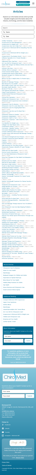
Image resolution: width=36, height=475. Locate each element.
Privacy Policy (5, 462)
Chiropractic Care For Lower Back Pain (12, 106)
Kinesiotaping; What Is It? (9, 224)
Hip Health (5, 193)
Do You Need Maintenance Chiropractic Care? (14, 154)
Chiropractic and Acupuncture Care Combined (15, 101)
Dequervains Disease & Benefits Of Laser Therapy (16, 147)
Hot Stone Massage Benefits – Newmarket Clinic (15, 200)
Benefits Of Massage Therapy (10, 82)
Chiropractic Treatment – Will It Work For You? (15, 119)
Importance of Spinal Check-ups (11, 214)
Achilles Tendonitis (7, 41)
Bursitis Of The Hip (7, 89)
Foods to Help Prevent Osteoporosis (12, 166)
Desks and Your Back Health (9, 150)
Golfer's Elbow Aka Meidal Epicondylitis (13, 172)
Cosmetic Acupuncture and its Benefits (13, 138)
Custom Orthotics (7, 143)
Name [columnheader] (8, 32)
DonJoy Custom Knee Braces (10, 152)
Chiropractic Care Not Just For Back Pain (13, 111)
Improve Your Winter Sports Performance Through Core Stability (17, 216)
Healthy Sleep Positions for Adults (11, 190)
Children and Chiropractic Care (10, 99)
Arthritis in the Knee (7, 68)
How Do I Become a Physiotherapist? (12, 210)
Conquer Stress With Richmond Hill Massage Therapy (16, 133)
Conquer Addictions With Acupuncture (12, 131)
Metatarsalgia (5, 248)
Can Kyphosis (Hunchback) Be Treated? (13, 90)
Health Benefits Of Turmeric (9, 186)
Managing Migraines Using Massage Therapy (14, 238)
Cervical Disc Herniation (8, 97)
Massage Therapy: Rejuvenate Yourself (13, 246)
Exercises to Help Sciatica (9, 164)
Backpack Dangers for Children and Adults (14, 75)
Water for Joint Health (9, 270)
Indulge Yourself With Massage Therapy (13, 220)
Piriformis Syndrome (7, 258)
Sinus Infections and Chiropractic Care (13, 287)
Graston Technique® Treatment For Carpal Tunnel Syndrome (16, 177)
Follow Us (5, 422)
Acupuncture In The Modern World (11, 56)
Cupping (4, 142)
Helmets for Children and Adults (11, 191)
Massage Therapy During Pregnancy (12, 244)
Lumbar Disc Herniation (8, 229)
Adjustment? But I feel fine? (9, 61)
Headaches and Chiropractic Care (11, 184)
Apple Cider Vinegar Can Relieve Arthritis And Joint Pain (17, 65)
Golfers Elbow (6, 171)
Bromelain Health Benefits (9, 87)
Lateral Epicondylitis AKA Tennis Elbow (13, 226)
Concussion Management (9, 130)
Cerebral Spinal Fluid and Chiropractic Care (14, 94)
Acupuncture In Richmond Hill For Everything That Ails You (17, 48)
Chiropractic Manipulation (9, 116)
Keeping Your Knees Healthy (10, 222)
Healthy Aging (6, 188)
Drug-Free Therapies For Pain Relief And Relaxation (16, 157)
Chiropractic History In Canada (10, 114)
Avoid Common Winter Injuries (10, 71)
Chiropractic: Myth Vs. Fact (9, 118)
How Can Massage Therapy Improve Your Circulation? (17, 203)
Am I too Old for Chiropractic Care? (12, 63)
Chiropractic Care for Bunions (10, 104)
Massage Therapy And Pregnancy (11, 241)
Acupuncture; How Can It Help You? (12, 46)
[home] (5, 3)
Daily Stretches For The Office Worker (12, 145)
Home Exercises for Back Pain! (10, 198)
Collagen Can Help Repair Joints (11, 125)
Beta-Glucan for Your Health (10, 83)
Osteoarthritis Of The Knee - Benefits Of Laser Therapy (17, 253)
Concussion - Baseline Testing (10, 128)
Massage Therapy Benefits (9, 243)
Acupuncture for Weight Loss (10, 44)
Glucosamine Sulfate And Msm (10, 169)
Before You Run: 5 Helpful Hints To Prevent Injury (15, 78)
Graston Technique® (7, 174)
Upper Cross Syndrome (9, 302)
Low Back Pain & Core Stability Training (13, 227)
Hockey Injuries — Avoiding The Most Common (15, 195)
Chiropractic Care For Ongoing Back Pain (13, 107)
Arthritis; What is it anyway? (9, 70)
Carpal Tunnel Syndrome (9, 92)
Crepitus (4, 140)
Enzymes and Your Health (9, 160)
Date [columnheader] (7, 36)
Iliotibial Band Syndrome (8, 212)
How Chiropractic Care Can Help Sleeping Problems (16, 207)
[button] (33, 3)
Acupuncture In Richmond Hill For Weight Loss (15, 53)
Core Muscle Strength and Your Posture (13, 137)
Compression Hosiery (8, 126)
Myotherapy (5, 250)
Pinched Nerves (6, 256)
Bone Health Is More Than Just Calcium (13, 85)
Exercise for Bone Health (9, 162)
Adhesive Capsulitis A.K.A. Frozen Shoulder (14, 58)
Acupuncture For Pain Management (12, 42)
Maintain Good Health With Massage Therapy (14, 232)
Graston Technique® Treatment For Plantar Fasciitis (16, 181)
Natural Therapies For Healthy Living (12, 251)
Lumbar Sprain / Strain (8, 231)
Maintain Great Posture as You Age (11, 236)
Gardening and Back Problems (10, 167)
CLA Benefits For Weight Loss (10, 123)
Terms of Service (6, 465)
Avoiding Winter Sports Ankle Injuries (12, 73)
